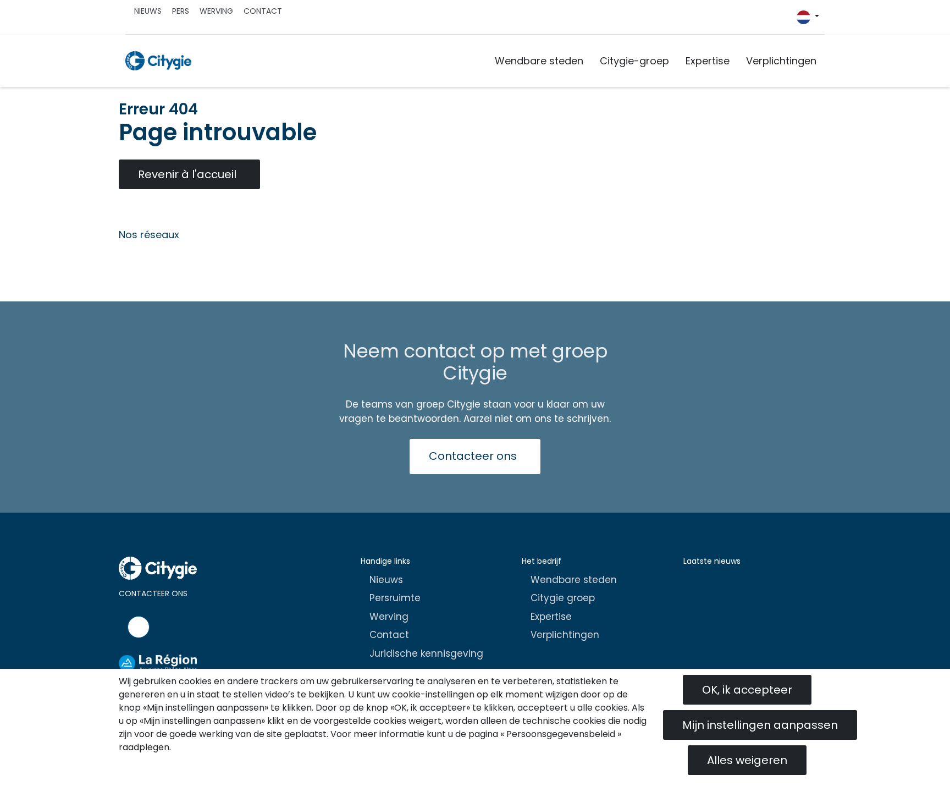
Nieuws (148, 11)
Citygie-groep (634, 61)
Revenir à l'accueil (187, 174)
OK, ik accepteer (747, 689)
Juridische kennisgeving (426, 653)
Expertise (708, 61)
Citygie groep (563, 597)
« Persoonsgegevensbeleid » (560, 734)
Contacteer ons (473, 456)
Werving (216, 11)
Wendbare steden (539, 61)
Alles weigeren (747, 760)
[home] (158, 60)
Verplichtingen (781, 61)
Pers (180, 11)
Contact (263, 11)
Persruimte (395, 597)
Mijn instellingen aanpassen (760, 725)
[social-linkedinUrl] (791, 20)
